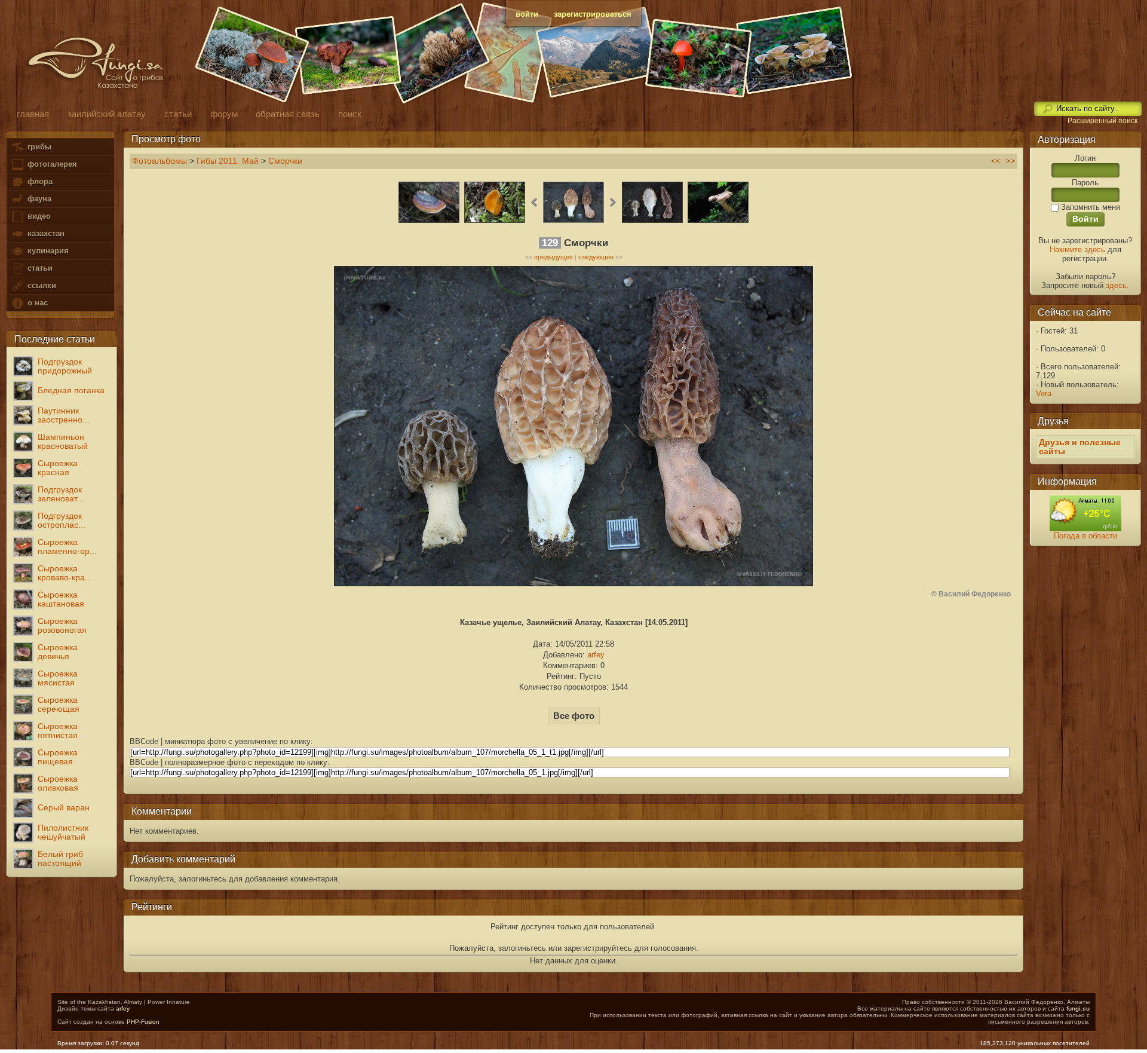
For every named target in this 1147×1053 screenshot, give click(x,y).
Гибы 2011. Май (228, 161)
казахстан (45, 233)
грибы (38, 146)
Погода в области (1085, 535)
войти (527, 14)
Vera (1043, 393)
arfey (596, 654)
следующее (596, 257)
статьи (39, 268)
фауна (38, 198)
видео (38, 216)
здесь (1116, 285)
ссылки (40, 285)
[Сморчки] (573, 221)
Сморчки (285, 161)
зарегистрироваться (592, 14)
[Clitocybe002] (718, 221)
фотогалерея (51, 164)
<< (996, 161)
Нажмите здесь (1077, 249)
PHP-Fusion (143, 1021)
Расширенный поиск (1102, 121)
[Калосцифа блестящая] (494, 221)
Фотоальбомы (159, 161)
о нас (36, 302)
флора (39, 181)
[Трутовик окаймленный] (429, 221)
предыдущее (553, 257)
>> (1010, 161)
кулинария (47, 250)
